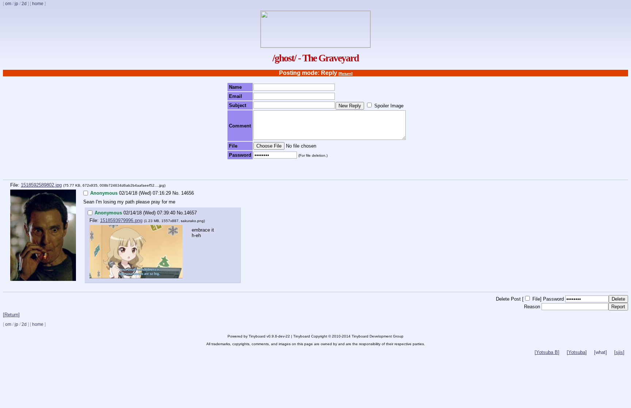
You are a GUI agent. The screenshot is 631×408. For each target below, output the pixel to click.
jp (16, 3)
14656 (187, 193)
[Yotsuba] (577, 352)
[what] (600, 352)
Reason (532, 306)
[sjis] (619, 352)
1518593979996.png (121, 220)
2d (24, 3)
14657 (190, 213)
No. (176, 193)
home (37, 3)
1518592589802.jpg (41, 185)
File (536, 299)
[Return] (345, 74)
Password (553, 299)
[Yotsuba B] (547, 352)
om (8, 3)
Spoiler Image (389, 105)
